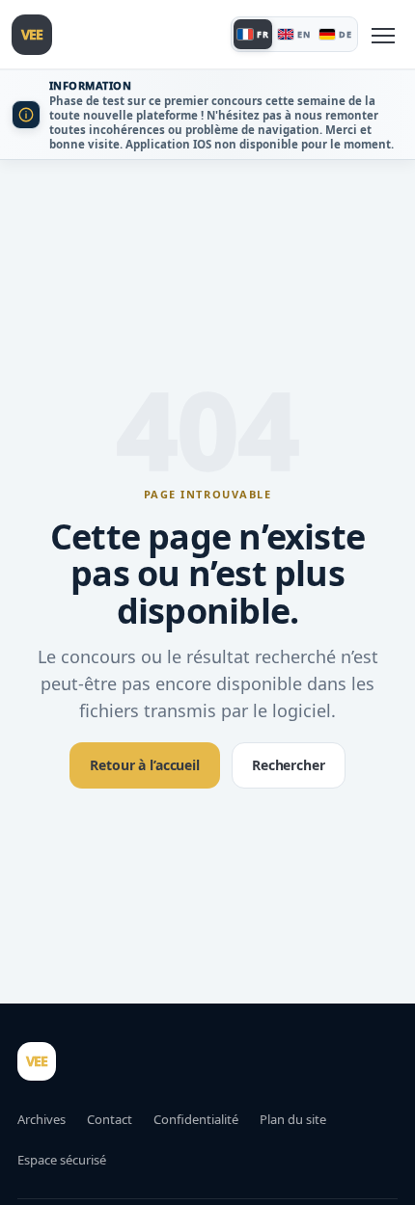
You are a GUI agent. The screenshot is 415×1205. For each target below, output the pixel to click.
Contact (109, 1119)
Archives (41, 1119)
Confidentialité (195, 1119)
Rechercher (288, 765)
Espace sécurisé (61, 1159)
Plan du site (293, 1119)
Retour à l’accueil (144, 765)
